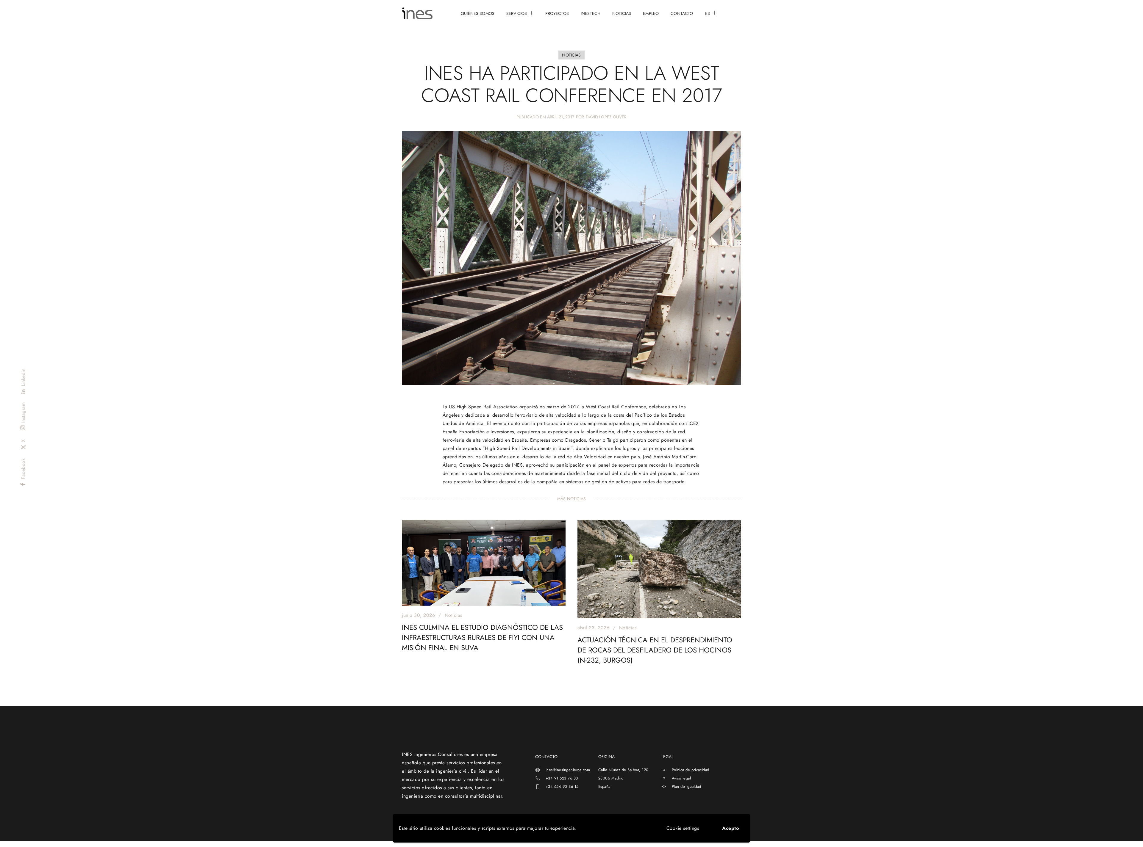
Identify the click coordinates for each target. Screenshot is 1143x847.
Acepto (730, 828)
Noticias (453, 615)
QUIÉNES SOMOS (477, 13)
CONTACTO (682, 13)
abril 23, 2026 (593, 627)
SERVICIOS (516, 13)
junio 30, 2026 (418, 615)
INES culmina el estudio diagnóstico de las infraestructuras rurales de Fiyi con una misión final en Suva (482, 637)
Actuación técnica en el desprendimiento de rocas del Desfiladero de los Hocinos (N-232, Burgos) (654, 650)
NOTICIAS (621, 13)
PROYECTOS (557, 13)
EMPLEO (651, 13)
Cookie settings (682, 828)
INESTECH (590, 13)
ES (707, 13)
